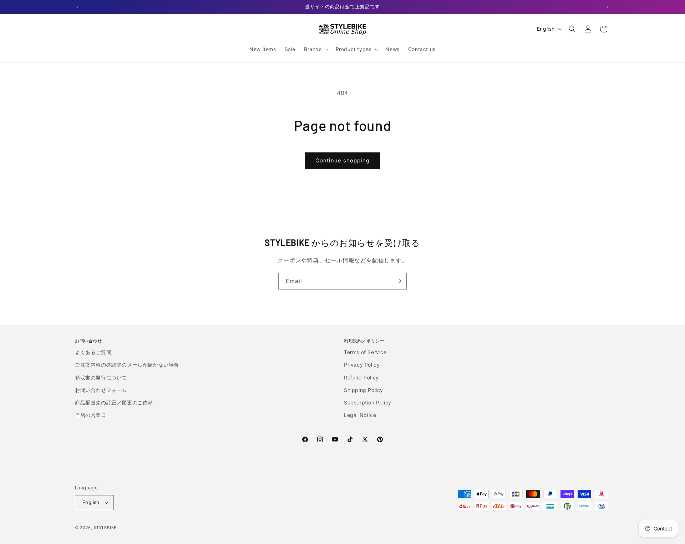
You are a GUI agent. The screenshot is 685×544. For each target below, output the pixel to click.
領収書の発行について (101, 377)
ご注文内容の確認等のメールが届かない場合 (127, 365)
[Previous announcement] (77, 7)
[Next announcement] (607, 7)
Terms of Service (365, 352)
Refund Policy (361, 377)
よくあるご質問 (93, 352)
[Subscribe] (398, 281)
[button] (315, 49)
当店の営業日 (90, 415)
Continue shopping (342, 160)
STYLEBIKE (105, 527)
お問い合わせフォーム (101, 390)
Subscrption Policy (367, 402)
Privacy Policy (362, 365)
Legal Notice (360, 415)
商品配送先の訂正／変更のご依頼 (114, 402)
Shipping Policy (363, 390)
